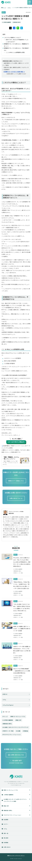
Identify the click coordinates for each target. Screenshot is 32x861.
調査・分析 (18, 720)
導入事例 (6, 838)
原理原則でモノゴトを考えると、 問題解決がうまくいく (16, 45)
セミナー (6, 824)
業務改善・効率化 (7, 723)
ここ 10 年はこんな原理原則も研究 (15, 52)
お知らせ (4, 694)
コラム (9, 7)
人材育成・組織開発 (8, 720)
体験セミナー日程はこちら (16, 481)
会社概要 (6, 819)
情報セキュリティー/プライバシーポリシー (16, 855)
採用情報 (6, 842)
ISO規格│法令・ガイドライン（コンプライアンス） (16, 727)
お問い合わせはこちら (17, 755)
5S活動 (18, 731)
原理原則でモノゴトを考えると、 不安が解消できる (16, 49)
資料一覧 (6, 833)
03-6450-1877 (17, 761)
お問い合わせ (7, 847)
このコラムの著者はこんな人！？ (12, 37)
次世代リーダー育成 (8, 731)
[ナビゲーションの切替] (29, 2)
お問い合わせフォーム (16, 498)
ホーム (4, 7)
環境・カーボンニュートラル (18, 716)
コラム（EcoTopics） (8, 705)
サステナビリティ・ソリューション (12, 734)
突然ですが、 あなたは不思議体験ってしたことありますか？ (17, 41)
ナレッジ (5, 716)
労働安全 (26, 731)
